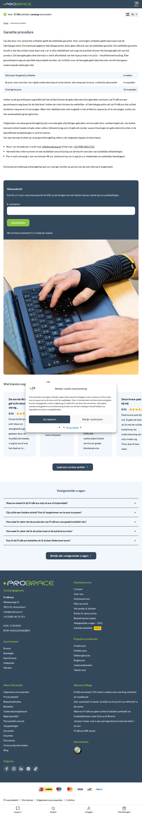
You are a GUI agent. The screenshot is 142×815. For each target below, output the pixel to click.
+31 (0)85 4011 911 (83, 146)
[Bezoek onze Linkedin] (21, 769)
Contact (78, 589)
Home (5, 23)
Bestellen (8, 706)
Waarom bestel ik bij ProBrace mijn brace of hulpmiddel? (71, 503)
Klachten (8, 735)
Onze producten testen (15, 745)
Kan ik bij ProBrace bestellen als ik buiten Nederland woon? (71, 540)
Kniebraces (80, 645)
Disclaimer (9, 740)
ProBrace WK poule (84, 730)
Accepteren (49, 419)
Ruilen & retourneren (85, 613)
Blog (5, 750)
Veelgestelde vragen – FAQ (88, 623)
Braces (7, 648)
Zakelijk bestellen (83, 627)
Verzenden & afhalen (85, 608)
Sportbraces (9, 658)
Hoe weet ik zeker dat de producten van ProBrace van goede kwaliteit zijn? (71, 521)
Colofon (70, 800)
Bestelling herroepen (85, 618)
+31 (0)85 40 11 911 (14, 616)
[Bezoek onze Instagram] (14, 769)
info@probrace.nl (51, 146)
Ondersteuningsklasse (15, 711)
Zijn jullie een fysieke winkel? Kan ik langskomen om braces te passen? (71, 512)
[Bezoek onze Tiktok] (36, 769)
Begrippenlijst (11, 716)
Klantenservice (82, 598)
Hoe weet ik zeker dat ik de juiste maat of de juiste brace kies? (71, 531)
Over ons (78, 593)
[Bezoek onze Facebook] (6, 769)
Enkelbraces (80, 650)
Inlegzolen (8, 662)
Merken (7, 667)
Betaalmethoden (12, 701)
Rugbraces (79, 660)
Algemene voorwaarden (16, 691)
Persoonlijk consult (13, 721)
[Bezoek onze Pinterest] (28, 769)
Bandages (8, 653)
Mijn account (81, 603)
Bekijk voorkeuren (92, 419)
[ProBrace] (17, 4)
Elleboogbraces (82, 655)
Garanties (8, 730)
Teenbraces (80, 669)
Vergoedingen (10, 725)
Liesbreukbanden (83, 665)
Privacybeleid (72, 427)
